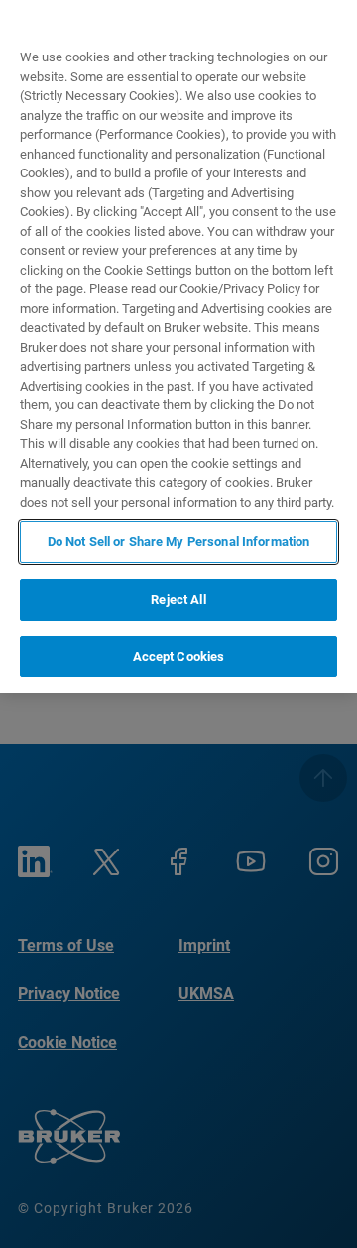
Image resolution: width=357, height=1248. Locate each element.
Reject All (178, 599)
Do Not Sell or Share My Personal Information (179, 541)
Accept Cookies (179, 656)
